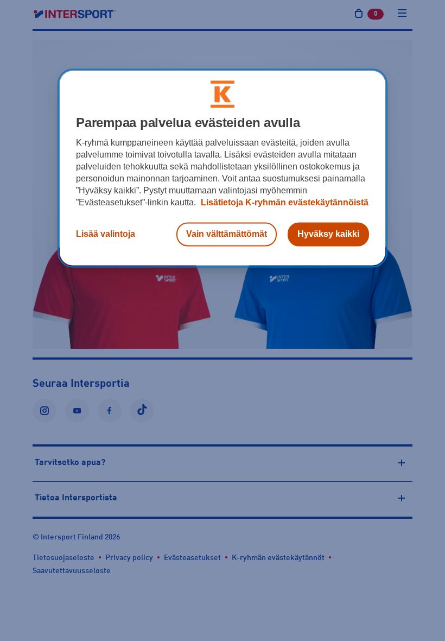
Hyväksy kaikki (328, 233)
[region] (222, 168)
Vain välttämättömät (226, 233)
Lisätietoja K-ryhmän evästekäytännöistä (283, 202)
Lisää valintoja (105, 233)
